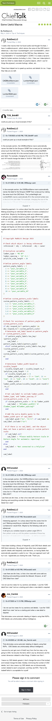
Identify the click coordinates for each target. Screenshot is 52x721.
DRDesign (28, 183)
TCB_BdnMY (13, 115)
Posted (14, 42)
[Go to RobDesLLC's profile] (3, 40)
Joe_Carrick (12, 594)
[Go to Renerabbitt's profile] (3, 177)
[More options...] (49, 39)
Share (26, 699)
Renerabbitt (12, 175)
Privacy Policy (31, 718)
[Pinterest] (40, 9)
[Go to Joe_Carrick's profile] (3, 595)
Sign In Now (26, 690)
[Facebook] (29, 9)
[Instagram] (37, 9)
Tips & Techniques (18, 33)
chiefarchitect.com (20, 9)
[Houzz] (44, 9)
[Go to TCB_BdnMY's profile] (3, 116)
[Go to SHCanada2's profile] (3, 469)
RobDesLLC (7, 31)
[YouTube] (33, 9)
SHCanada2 (12, 467)
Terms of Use (19, 718)
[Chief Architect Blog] (48, 9)
